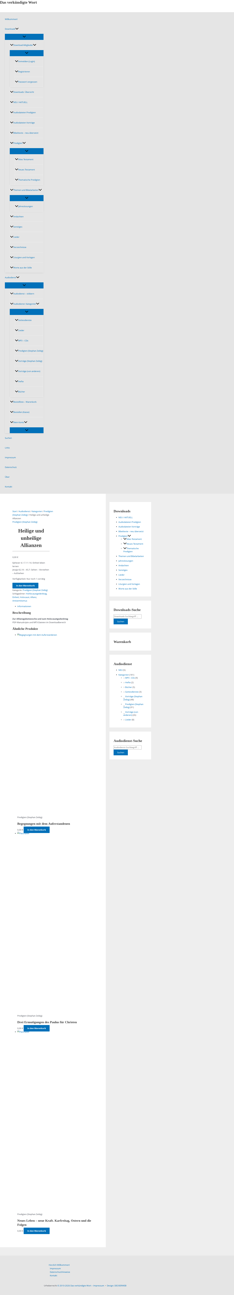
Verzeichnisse (19, 247)
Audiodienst (10, 277)
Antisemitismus (19, 600)
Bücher (21, 391)
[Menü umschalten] (24, 37)
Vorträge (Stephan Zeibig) (30, 361)
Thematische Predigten (29, 179)
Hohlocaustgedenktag (36, 593)
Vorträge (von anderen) (29, 371)
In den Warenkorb (25, 585)
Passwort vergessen (27, 81)
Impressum (10, 457)
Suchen (8, 438)
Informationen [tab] (24, 606)
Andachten (18, 216)
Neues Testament (26, 169)
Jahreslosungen (25, 206)
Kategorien (37, 511)
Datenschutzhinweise (60, 1272)
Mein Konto (18, 422)
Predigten (18, 143)
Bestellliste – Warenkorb (24, 401)
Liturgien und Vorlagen (24, 257)
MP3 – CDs (23, 340)
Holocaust (24, 597)
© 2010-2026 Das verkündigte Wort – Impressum (80, 1285)
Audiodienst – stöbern (23, 293)
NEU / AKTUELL (20, 102)
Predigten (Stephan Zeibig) (30, 350)
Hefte (21, 381)
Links (7, 447)
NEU (120, 670)
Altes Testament (25, 159)
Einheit (15, 597)
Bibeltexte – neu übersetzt (25, 132)
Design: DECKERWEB (116, 1285)
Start (14, 511)
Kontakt (8, 486)
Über (7, 476)
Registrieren (24, 71)
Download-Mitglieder (23, 45)
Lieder (16, 237)
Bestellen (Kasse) (21, 412)
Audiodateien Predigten (24, 112)
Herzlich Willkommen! (59, 1265)
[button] (17, 29)
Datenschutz (11, 467)
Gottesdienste (25, 320)
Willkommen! (11, 19)
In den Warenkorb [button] (36, 829)
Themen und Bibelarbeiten (26, 190)
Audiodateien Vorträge (24, 122)
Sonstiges (17, 226)
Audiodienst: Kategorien (24, 303)
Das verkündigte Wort (18, 2)
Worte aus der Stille (22, 267)
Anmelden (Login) (26, 61)
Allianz (33, 597)
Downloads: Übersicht (23, 92)
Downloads (10, 28)
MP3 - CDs (130, 677)
